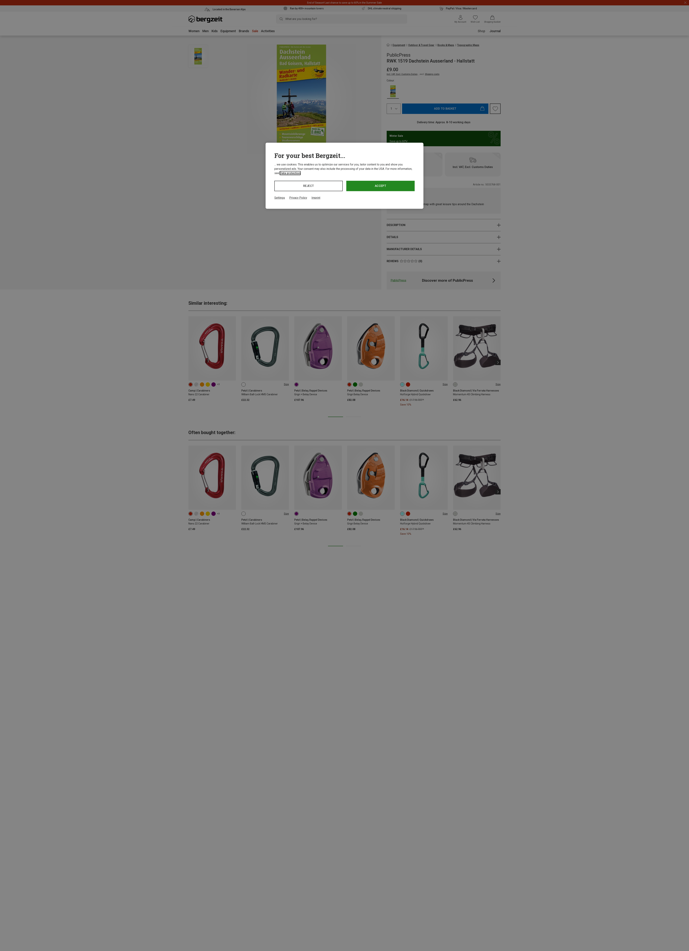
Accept (380, 186)
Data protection (290, 173)
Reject (308, 186)
